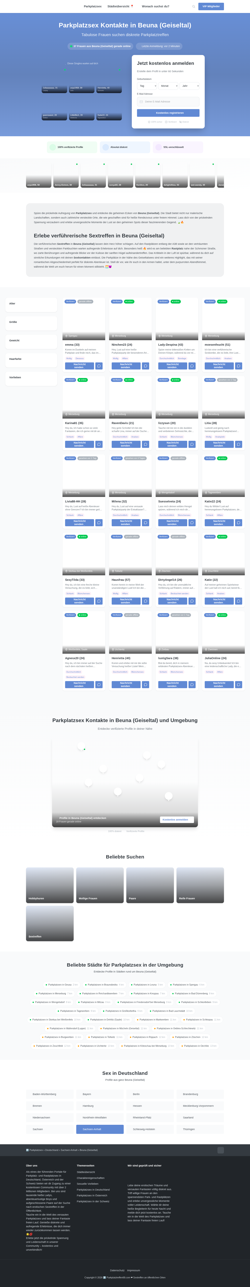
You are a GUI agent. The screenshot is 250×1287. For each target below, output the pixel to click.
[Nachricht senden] (99, 366)
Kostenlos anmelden (175, 819)
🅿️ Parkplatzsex (34, 1150)
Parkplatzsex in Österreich (92, 1195)
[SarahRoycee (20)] (169, 796)
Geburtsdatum (144, 79)
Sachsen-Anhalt (69, 1150)
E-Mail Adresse (145, 94)
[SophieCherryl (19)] (140, 778)
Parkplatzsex (93, 6)
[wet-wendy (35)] (88, 782)
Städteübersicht (86, 1172)
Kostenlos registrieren (170, 112)
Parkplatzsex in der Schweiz (93, 1201)
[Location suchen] (194, 6)
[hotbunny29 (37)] (161, 764)
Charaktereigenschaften (90, 1178)
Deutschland (51, 1150)
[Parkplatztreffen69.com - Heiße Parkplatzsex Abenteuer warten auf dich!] (49, 6)
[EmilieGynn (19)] (81, 746)
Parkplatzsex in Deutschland (93, 1189)
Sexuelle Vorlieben (87, 1183)
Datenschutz (117, 1270)
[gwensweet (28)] (118, 791)
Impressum (133, 1270)
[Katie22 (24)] (147, 755)
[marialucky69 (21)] (103, 769)
